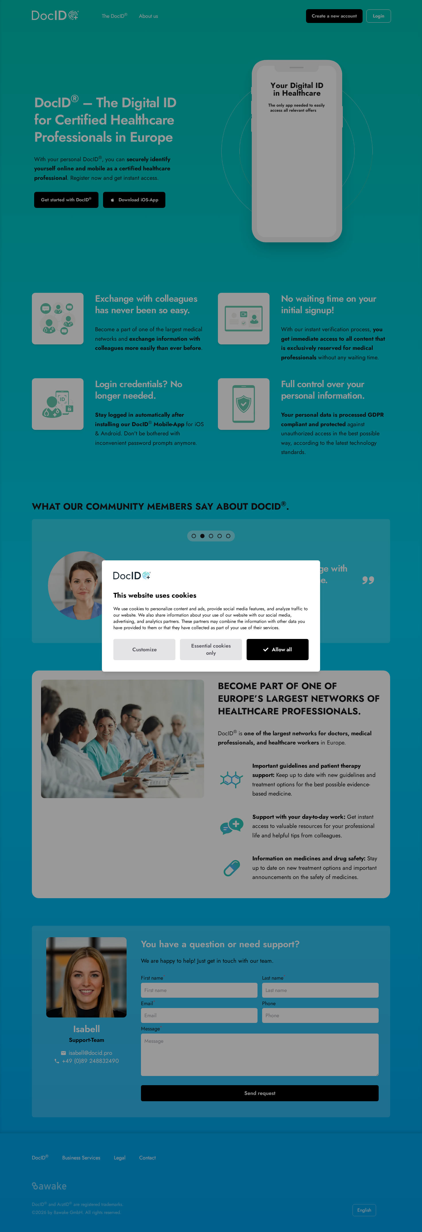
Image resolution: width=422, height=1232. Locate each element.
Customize (144, 649)
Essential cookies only (211, 649)
